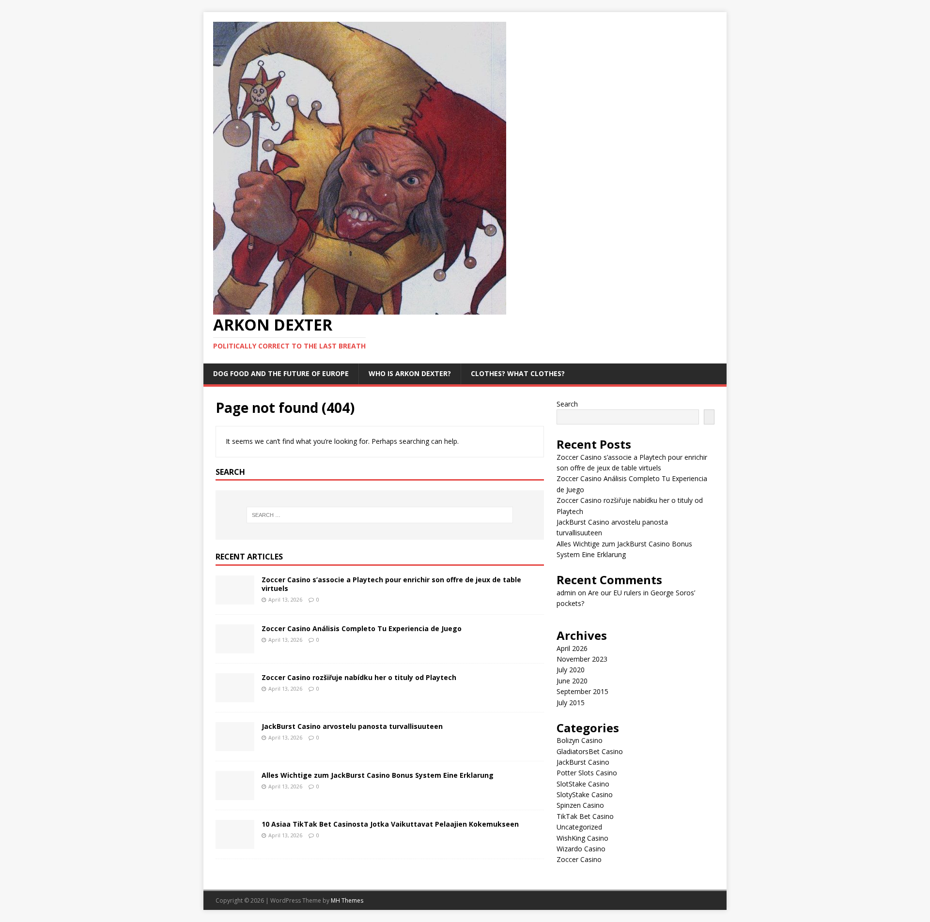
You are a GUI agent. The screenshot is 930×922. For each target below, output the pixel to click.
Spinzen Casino (580, 805)
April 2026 (572, 648)
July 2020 (571, 669)
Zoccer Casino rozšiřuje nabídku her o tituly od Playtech (359, 677)
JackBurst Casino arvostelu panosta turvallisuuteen (352, 726)
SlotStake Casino (583, 783)
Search (567, 403)
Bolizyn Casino (580, 740)
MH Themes (347, 900)
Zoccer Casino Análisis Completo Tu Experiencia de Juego (362, 628)
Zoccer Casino (579, 859)
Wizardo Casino (581, 848)
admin (566, 592)
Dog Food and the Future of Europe (281, 373)
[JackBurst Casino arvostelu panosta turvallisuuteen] (235, 745)
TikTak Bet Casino (585, 816)
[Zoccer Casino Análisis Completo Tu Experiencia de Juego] (235, 647)
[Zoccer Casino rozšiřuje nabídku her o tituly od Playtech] (235, 696)
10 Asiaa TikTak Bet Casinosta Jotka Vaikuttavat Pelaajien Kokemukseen (390, 824)
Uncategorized (579, 826)
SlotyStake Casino (585, 794)
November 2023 (582, 659)
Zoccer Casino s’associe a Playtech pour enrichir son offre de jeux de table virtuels (391, 584)
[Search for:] (379, 515)
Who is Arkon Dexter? (410, 373)
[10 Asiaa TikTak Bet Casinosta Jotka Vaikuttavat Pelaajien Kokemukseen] (235, 843)
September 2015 (582, 691)
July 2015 (571, 702)
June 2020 (572, 680)
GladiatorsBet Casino (590, 751)
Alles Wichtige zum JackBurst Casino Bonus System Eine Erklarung (378, 775)
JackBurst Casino (583, 762)
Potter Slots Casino (587, 772)
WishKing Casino (582, 838)
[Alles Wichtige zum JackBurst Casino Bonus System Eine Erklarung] (235, 794)
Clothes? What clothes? (518, 373)
